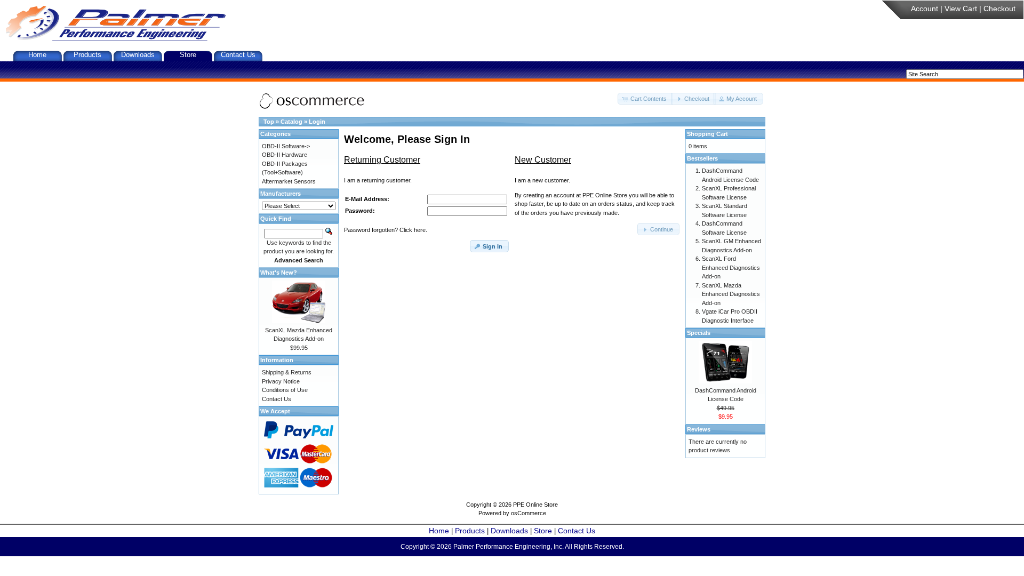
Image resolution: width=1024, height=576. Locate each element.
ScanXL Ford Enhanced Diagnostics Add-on (731, 267)
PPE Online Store (535, 504)
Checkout (999, 8)
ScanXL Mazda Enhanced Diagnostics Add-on (731, 294)
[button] (645, 99)
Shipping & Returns (286, 372)
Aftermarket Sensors (289, 181)
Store (188, 55)
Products (87, 55)
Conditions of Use (285, 390)
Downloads (138, 55)
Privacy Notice (281, 381)
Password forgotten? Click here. (385, 230)
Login (317, 121)
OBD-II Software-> (286, 146)
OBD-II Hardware (284, 154)
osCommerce (528, 513)
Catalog (291, 121)
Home (37, 55)
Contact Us (238, 55)
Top (268, 121)
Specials (698, 333)
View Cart (961, 8)
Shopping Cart (707, 134)
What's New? (278, 272)
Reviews (698, 429)
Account (924, 8)
